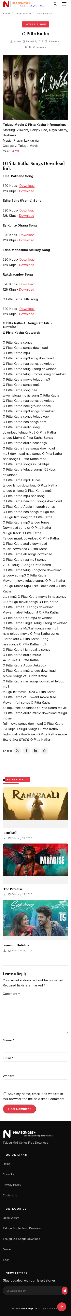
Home (6, 13)
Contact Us (10, 1195)
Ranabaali (10, 833)
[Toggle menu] (64, 4)
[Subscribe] (64, 1291)
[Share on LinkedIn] (35, 750)
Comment (11, 994)
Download (27, 186)
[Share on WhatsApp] (44, 750)
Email (8, 1058)
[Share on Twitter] (17, 750)
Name (8, 1040)
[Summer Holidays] (35, 920)
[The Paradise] (35, 864)
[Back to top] (61, 1306)
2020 (15, 151)
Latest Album (23, 13)
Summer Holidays (17, 945)
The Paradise (13, 889)
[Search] (55, 4)
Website (8, 1076)
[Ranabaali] (35, 807)
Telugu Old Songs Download (21, 1238)
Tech (6, 1259)
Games (7, 1249)
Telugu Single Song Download (22, 1228)
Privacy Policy (12, 1184)
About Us (9, 1174)
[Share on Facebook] (26, 750)
